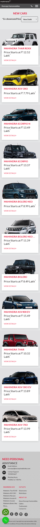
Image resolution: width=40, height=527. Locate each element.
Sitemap (33, 524)
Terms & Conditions (10, 524)
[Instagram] (21, 514)
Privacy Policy (20, 524)
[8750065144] (26, 514)
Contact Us (22, 509)
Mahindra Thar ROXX (10, 491)
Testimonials (23, 506)
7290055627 (12, 474)
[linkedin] (16, 514)
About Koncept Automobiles (28, 501)
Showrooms (23, 491)
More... (5, 506)
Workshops (22, 493)
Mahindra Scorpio (9, 501)
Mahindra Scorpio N (9, 498)
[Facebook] (12, 514)
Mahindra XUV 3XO (9, 493)
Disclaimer (28, 524)
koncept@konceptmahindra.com (19, 468)
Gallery (21, 504)
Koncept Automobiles (11, 6)
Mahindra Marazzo (9, 496)
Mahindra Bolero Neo (10, 503)
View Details (10, 60)
